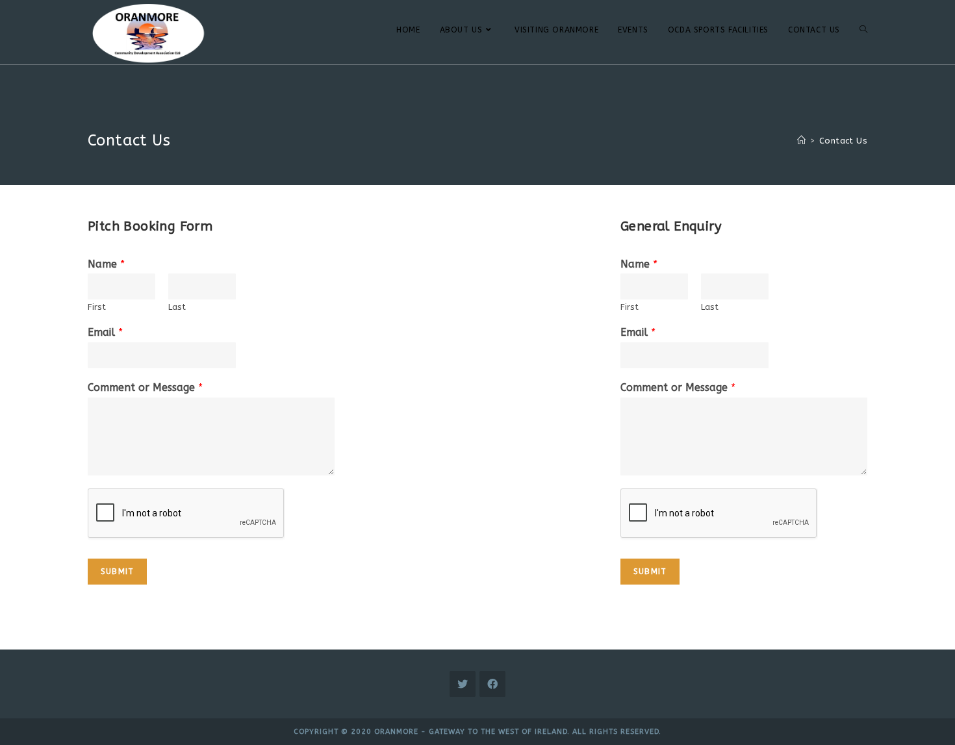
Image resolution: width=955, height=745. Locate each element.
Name (106, 264)
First (97, 307)
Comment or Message (145, 387)
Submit (117, 571)
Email (105, 332)
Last (177, 307)
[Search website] (863, 30)
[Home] (801, 140)
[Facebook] (492, 684)
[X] (463, 684)
